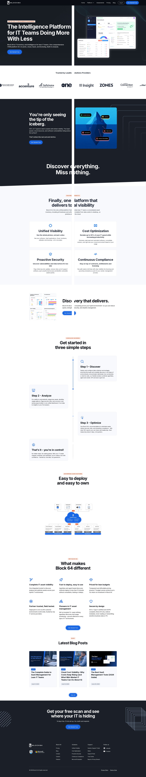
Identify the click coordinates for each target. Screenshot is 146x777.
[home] (14, 2)
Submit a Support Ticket (94, 748)
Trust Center (91, 756)
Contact (58, 753)
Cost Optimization (76, 751)
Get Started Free (132, 2)
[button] (90, 2)
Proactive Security (76, 753)
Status (89, 751)
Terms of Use (113, 770)
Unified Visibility (76, 748)
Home (83, 2)
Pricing (108, 2)
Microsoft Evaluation (77, 759)
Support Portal (91, 753)
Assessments (100, 2)
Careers (58, 756)
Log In (121, 2)
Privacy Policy (104, 770)
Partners (58, 759)
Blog (114, 2)
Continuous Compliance (78, 756)
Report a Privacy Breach (94, 759)
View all (73, 695)
